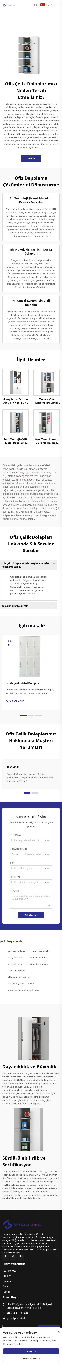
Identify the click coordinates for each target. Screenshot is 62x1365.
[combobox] (16, 854)
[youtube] (13, 1257)
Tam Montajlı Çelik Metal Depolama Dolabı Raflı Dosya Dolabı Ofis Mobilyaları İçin (16, 441)
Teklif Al (31, 158)
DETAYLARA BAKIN (15, 382)
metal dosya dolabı (38, 964)
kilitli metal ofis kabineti (19, 977)
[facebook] (5, 1257)
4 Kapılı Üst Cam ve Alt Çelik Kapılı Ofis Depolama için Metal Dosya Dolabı (15, 401)
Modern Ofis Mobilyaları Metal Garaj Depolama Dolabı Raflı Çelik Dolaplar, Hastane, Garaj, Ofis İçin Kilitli (46, 401)
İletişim (6, 1291)
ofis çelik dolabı (15, 957)
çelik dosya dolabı (17, 951)
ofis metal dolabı (41, 951)
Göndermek (31, 915)
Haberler (7, 1281)
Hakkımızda (9, 1271)
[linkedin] (21, 1257)
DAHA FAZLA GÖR (15, 701)
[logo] (8, 5)
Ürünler (6, 1276)
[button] (23, 715)
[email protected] (16, 1318)
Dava (5, 1286)
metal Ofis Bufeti (38, 957)
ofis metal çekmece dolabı (21, 983)
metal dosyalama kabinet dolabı (24, 990)
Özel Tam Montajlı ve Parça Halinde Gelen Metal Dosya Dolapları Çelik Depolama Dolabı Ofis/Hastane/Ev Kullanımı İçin (46, 441)
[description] (21, 1224)
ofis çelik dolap (15, 964)
